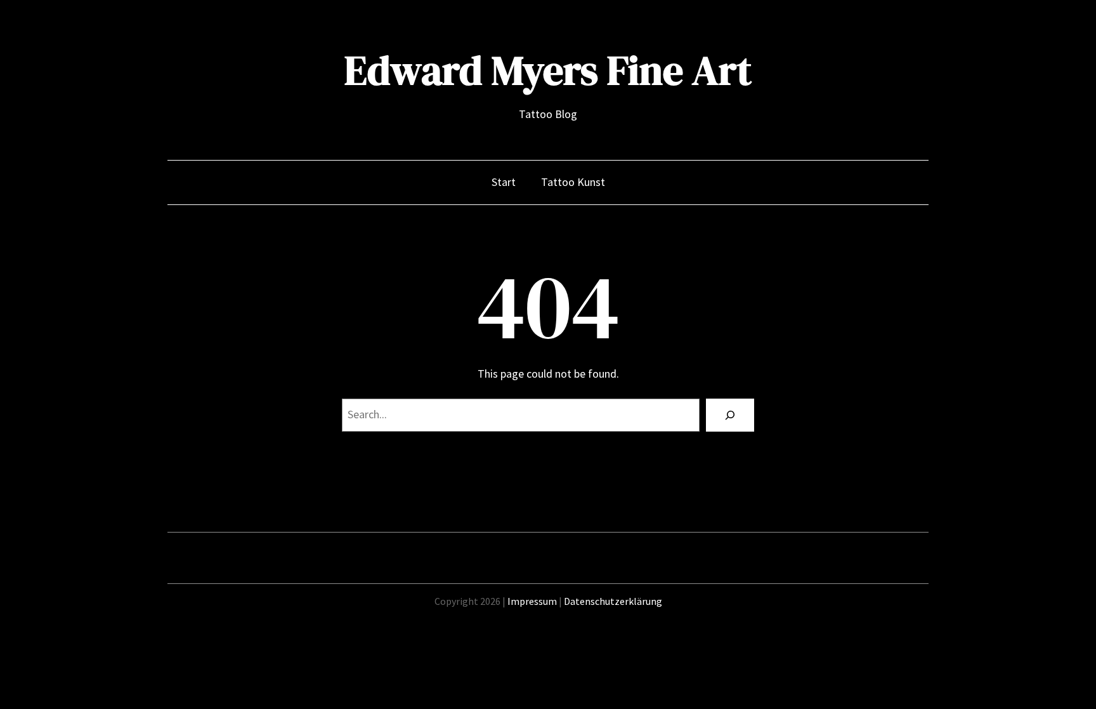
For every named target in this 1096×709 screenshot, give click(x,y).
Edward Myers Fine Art (548, 70)
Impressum (532, 601)
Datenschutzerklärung (613, 601)
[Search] (730, 415)
